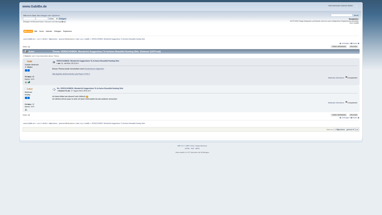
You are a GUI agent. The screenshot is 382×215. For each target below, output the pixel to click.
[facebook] (29, 82)
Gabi (77, 39)
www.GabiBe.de (34, 6)
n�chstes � (354, 43)
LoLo (81, 39)
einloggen (43, 15)
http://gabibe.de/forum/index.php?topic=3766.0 (71, 74)
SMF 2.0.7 (181, 146)
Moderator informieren (336, 78)
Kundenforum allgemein (94, 69)
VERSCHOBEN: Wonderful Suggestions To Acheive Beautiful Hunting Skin (87, 61)
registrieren (55, 15)
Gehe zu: (330, 129)
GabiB (86, 39)
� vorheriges (344, 43)
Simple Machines (201, 146)
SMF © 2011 (190, 146)
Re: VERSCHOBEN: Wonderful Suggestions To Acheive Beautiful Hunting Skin (90, 88)
